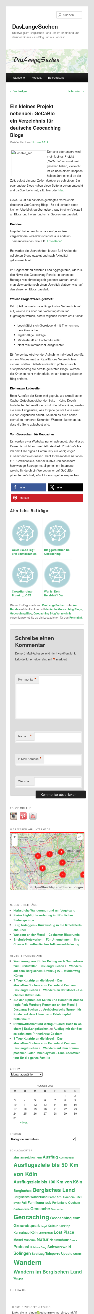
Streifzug (38, 1253)
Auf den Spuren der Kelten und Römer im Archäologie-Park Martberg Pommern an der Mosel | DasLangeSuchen (48, 1004)
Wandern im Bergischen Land (47, 1271)
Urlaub (77, 1254)
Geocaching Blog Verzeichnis (52, 613)
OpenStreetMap (44, 887)
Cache (52, 1197)
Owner (73, 1240)
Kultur (53, 1225)
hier (60, 190)
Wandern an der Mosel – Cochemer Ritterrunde (46, 934)
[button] (28, 487)
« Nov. (24, 1122)
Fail (24, 1202)
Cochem (69, 1197)
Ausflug (50, 1157)
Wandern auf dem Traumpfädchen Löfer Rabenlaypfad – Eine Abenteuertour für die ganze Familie (47, 1053)
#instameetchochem (27, 1157)
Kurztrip (64, 1226)
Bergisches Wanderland (30, 1197)
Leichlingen (46, 1233)
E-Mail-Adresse (30, 758)
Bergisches (22, 1190)
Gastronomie (21, 1209)
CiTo (59, 1197)
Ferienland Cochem (66, 1202)
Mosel (18, 1239)
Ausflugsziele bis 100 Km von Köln (47, 1182)
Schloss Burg (38, 1247)
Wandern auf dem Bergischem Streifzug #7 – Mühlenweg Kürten (47, 971)
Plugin (78, 887)
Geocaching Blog (21, 613)
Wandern (27, 1262)
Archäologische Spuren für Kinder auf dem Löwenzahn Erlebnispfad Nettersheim (47, 1014)
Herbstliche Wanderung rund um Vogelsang (44, 910)
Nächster (76, 91)
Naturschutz (59, 1239)
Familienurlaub (39, 1202)
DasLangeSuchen (35, 26)
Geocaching (31, 1216)
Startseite (19, 77)
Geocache (40, 1208)
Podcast (36, 77)
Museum (30, 1240)
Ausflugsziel (66, 1157)
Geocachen (57, 1209)
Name (25, 736)
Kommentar (27, 679)
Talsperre (52, 1253)
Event (17, 1203)
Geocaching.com (65, 1217)
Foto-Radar (54, 241)
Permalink (76, 617)
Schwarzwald (59, 1246)
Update (66, 1253)
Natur (43, 1239)
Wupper (18, 1278)
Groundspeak (26, 1225)
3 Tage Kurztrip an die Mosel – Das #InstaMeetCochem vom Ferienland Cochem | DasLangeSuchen (45, 985)
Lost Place (64, 1232)
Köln (34, 1232)
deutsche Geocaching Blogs (63, 609)
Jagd (44, 1226)
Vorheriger (18, 91)
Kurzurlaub (21, 1232)
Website (23, 781)
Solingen (22, 1253)
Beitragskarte (56, 77)
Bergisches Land (53, 1189)
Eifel (79, 1197)
